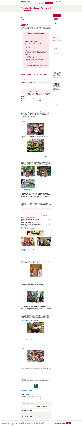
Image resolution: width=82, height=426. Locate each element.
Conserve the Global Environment (57, 65)
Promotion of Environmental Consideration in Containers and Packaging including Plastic (33, 398)
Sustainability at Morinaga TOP (27, 416)
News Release (33, 3)
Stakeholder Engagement (56, 27)
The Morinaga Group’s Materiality (57, 24)
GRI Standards (56, 100)
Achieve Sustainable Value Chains (33, 5)
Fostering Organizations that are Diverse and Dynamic (57, 45)
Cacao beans (24, 17)
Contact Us (58, 1)
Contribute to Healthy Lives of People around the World (57, 30)
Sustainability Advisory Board (57, 21)
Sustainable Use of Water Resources (57, 76)
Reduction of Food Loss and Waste (42, 406)
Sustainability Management (56, 19)
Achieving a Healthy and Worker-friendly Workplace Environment (57, 47)
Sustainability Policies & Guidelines (57, 93)
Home (21, 5)
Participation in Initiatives (57, 89)
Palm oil (39, 17)
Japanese (44, 1)
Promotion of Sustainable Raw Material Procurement (57, 53)
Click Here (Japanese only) (25, 280)
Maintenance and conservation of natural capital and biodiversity (57, 78)
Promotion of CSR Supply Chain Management (27, 406)
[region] (41, 423)
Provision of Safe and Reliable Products (56, 38)
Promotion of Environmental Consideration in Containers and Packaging (57, 73)
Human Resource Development (56, 43)
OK (68, 423)
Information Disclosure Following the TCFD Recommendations (57, 70)
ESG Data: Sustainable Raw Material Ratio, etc (27, 390)
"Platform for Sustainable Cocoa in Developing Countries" (29, 320)
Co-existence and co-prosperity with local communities (42, 410)
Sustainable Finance (57, 102)
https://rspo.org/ (23, 348)
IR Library (55, 104)
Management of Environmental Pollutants (57, 80)
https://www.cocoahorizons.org (25, 121)
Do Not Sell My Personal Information (60, 423)
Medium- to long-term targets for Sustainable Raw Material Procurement (43, 15)
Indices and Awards (56, 90)
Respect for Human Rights (57, 88)
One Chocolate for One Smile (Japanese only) (27, 249)
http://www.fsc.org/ (23, 379)
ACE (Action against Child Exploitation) (26, 251)
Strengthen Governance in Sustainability (57, 84)
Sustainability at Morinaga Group (26, 5)
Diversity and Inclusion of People (57, 41)
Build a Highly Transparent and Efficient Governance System (57, 86)
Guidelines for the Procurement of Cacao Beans (27, 116)
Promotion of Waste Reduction (27, 410)
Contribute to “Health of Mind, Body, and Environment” (57, 34)
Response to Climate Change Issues (56, 67)
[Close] (81, 423)
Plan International (23, 250)
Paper (23, 19)
